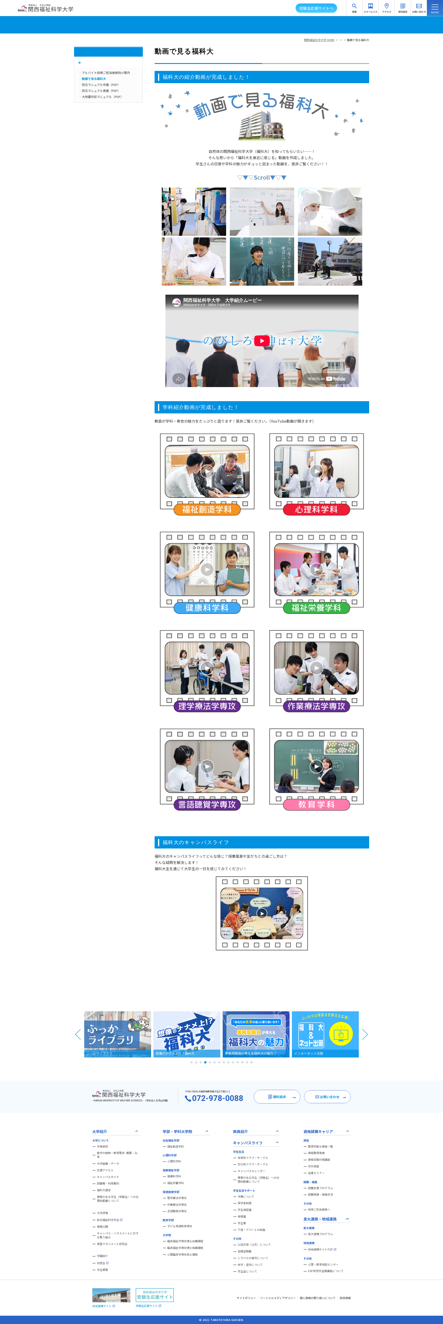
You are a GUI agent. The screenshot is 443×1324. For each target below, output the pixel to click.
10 (233, 1062)
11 (237, 1062)
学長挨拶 (102, 1146)
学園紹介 (102, 1256)
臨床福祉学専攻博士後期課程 (185, 1248)
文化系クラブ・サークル (253, 1164)
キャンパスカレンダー (251, 1171)
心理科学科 (174, 1161)
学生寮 (242, 1223)
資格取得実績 (316, 1153)
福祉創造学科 (175, 1146)
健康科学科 (174, 1176)
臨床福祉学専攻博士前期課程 (185, 1241)
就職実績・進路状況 (320, 1194)
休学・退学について (250, 1264)
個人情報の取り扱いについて (318, 1298)
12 (242, 1062)
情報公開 (102, 1226)
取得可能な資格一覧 (320, 1146)
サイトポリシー (246, 1298)
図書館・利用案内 (108, 1183)
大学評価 (102, 1213)
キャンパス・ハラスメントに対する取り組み (117, 1235)
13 (247, 1062)
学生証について (247, 1271)
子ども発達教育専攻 (179, 1226)
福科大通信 (104, 1190)
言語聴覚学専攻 (177, 1211)
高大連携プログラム (320, 1234)
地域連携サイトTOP (320, 1249)
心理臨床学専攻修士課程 (182, 1254)
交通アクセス (105, 1170)
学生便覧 (102, 1270)
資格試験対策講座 (319, 1159)
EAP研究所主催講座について (326, 1271)
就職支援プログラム (320, 1188)
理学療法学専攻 (177, 1198)
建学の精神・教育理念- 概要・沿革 (117, 1155)
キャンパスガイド (108, 1177)
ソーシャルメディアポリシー (278, 1298)
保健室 (242, 1216)
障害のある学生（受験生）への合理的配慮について (117, 1199)
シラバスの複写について (253, 1258)
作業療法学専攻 (177, 1204)
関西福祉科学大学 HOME (319, 40)
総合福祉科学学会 (108, 1220)
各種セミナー (316, 1173)
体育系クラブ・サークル (253, 1158)
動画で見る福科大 (358, 40)
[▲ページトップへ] (434, 1315)
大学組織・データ (108, 1163)
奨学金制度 (244, 1203)
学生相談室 (244, 1210)
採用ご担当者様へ (319, 1209)
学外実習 (313, 1166)
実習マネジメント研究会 (112, 1244)
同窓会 (101, 1263)
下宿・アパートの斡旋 (251, 1230)
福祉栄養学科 (175, 1183)
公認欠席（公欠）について (254, 1244)
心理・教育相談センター (323, 1264)
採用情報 (345, 1298)
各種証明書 (244, 1251)
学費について (246, 1196)
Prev (78, 1034)
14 (251, 1062)
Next (365, 1034)
